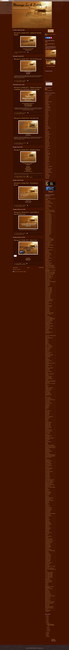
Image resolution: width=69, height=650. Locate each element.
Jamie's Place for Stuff (48, 365)
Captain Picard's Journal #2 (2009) (50, 273)
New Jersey (46, 143)
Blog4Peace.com (50, 191)
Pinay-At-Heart (47, 475)
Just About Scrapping (48, 377)
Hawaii (46, 118)
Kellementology (47, 382)
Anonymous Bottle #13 (48, 218)
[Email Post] (27, 80)
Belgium (46, 100)
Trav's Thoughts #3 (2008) (48, 574)
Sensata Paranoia (47, 512)
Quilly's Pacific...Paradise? (49, 481)
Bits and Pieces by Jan (48, 258)
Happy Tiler (46, 340)
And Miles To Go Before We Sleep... (50, 211)
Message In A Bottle (27, 4)
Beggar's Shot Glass (48, 253)
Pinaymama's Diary (48, 476)
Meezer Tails (47, 415)
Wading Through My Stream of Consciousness (49, 587)
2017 (47, 618)
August (48, 623)
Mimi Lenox (26, 163)
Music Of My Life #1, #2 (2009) (49, 445)
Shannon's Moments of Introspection (50, 513)
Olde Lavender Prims (48, 464)
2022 (47, 615)
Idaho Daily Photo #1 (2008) (49, 354)
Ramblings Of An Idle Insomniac (49, 484)
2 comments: (24, 176)
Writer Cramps (47, 605)
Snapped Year (47, 520)
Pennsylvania (47, 153)
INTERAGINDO (47, 359)
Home (28, 267)
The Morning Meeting (48, 555)
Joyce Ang (46, 372)
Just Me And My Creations (49, 378)
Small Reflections (47, 519)
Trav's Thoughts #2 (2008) (48, 573)
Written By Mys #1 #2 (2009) (49, 606)
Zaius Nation (47, 611)
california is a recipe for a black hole (50, 267)
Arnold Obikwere (47, 243)
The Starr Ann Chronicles (48, 562)
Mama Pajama (47, 404)
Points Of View (47, 477)
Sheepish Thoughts (48, 514)
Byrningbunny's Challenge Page (49, 265)
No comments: (24, 80)
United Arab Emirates (48, 168)
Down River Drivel (47, 309)
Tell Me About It (47, 531)
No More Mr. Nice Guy (48, 457)
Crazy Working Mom (48, 293)
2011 (47, 632)
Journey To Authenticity (48, 371)
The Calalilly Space (48, 543)
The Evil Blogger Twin (48, 545)
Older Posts (41, 267)
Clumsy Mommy (47, 285)
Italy (45, 130)
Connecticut (47, 106)
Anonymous (17, 206)
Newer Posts (15, 267)
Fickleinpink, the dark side (48, 323)
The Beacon (47, 537)
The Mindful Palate (47, 554)
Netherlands (47, 142)
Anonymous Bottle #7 (48, 230)
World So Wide (47, 604)
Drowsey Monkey (47, 311)
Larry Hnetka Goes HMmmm (49, 387)
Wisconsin (23, 113)
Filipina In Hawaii (47, 327)
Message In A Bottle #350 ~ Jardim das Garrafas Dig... (51, 625)
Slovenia (46, 160)
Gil (45, 334)
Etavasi (46, 315)
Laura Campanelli (47, 392)
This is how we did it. (37, 76)
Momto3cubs (47, 434)
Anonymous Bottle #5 (48, 228)
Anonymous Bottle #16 (48, 223)
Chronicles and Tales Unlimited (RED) (50, 281)
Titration (46, 571)
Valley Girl (46, 584)
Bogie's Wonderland (48, 264)
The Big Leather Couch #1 (48, 539)
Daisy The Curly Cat (48, 298)
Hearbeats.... (47, 342)
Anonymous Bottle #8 (48, 231)
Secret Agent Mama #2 (48, 508)
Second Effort (47, 506)
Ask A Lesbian (47, 246)
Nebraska (46, 141)
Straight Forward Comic (48, 524)
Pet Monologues (47, 472)
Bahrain (46, 99)
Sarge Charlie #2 (47, 502)
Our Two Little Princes (48, 469)
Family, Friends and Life (28, 104)
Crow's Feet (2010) (47, 294)
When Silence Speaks (48, 594)
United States (27, 177)
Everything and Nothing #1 (48, 317)
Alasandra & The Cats (48, 206)
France (46, 113)
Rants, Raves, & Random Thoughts (50, 487)
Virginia (46, 173)
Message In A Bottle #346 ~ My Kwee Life (26, 118)
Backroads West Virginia (48, 249)
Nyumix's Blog (47, 459)
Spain (46, 162)
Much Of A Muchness (48, 441)
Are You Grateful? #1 (48, 241)
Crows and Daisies (47, 297)
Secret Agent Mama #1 (48, 507)
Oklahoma (46, 150)
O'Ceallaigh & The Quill (48, 460)
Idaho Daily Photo (47, 353)
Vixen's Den (47, 585)
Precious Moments (47, 478)
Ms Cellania (46, 440)
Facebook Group (28, 169)
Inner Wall (46, 358)
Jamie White (28, 229)
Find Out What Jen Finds (48, 328)
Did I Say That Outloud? (48, 305)
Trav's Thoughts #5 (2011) (48, 577)
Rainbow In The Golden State (49, 482)
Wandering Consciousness (49, 588)
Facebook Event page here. (18, 77)
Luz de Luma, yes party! (48, 403)
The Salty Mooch (47, 561)
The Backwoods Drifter (48, 536)
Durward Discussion (22, 229)
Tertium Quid (47, 533)
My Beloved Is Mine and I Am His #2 (50, 447)
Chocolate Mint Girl (48, 280)
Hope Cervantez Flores (48, 352)
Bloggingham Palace (19, 177)
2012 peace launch (18, 81)
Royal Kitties (47, 496)
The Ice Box (47, 551)
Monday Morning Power (48, 435)
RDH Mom (46, 488)
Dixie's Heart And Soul (48, 306)
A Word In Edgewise (48, 205)
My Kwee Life (28, 134)
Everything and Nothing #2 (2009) (49, 318)
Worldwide (31, 177)
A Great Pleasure (47, 197)
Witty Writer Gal (47, 599)
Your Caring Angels (47, 610)
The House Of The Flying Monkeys (50, 550)
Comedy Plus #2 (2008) (48, 288)
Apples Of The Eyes (48, 237)
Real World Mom (47, 489)
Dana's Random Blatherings (49, 299)
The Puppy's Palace (48, 556)
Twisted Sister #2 (47, 579)
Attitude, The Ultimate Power (49, 247)
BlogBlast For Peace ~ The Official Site (28, 162)
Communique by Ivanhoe (48, 291)
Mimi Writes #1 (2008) (48, 427)
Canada (46, 105)
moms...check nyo (47, 433)
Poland (46, 155)
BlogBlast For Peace (48, 260)
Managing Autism (47, 405)
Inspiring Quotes (18, 234)
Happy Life (46, 339)
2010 (47, 633)
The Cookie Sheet (47, 544)
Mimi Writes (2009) (47, 423)
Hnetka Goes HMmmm (48, 347)
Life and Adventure (47, 397)
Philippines (46, 154)
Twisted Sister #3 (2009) (48, 580)
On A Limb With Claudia (48, 465)
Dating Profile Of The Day (48, 300)
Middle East (47, 136)
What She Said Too (48, 593)
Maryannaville (47, 411)
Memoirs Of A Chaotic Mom (49, 416)
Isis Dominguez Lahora (48, 360)
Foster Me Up (47, 330)
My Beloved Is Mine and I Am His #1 (50, 446)
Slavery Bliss (47, 518)
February (48, 629)
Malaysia (46, 131)
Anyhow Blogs (47, 235)
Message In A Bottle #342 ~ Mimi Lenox (25, 240)
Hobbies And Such (47, 348)
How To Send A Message (51, 66)
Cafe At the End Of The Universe (49, 266)
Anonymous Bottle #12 (48, 217)
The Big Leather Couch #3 (48, 542)
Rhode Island (47, 156)
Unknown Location (22, 206)
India (46, 124)
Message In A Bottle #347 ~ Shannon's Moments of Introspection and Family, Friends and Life (28, 88)
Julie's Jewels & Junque (48, 376)
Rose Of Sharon (47, 494)
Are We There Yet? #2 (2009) (49, 240)
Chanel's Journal (47, 279)
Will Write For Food (48, 598)
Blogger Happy (47, 261)
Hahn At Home (47, 336)
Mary (46, 409)
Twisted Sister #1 (47, 578)
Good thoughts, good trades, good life (50, 335)
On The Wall (47, 466)
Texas (46, 165)
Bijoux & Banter (47, 255)
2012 (47, 622)
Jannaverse (46, 366)
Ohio (46, 149)
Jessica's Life (47, 370)
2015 (47, 619)
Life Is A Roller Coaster (48, 398)
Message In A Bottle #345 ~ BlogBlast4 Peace (27, 150)
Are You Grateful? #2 (48, 242)
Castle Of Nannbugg (48, 275)
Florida (46, 112)
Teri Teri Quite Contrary (48, 532)
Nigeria (46, 147)
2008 (47, 636)
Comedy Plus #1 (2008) (48, 287)
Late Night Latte (47, 391)
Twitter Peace (28, 170)
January (48, 630)
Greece (46, 117)
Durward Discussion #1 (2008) (49, 312)
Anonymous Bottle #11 (48, 216)
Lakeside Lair (47, 385)
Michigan (46, 135)
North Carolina (47, 148)
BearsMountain (47, 252)
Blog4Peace (47, 259)
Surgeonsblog (47, 526)
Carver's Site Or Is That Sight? (49, 274)
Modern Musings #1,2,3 (48, 429)
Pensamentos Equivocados (49, 471)
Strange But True (47, 525)
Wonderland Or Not (47, 600)
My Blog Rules (47, 448)
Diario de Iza (47, 304)
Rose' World (47, 495)
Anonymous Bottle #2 (48, 224)
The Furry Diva (47, 548)
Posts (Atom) (18, 269)
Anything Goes (47, 236)
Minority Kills (47, 428)
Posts (47, 83)
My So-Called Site (47, 453)
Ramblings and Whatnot (48, 483)
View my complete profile (48, 90)
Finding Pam (47, 329)
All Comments (48, 84)
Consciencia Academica (48, 292)
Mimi (47, 89)
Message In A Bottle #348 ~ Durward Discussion (28, 59)
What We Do (28, 167)
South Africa (47, 161)
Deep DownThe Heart (48, 303)
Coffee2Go (46, 286)
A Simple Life (47, 204)
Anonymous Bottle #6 (48, 229)
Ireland (46, 129)
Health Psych (47, 341)
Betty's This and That (48, 254)
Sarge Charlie (47, 501)
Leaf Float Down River (48, 393)
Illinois (46, 123)
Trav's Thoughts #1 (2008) (48, 572)
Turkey (46, 167)
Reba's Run (46, 490)
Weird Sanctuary (47, 592)
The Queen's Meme (48, 557)
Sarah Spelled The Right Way (49, 500)
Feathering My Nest (48, 322)
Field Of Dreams (47, 324)
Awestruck (46, 248)
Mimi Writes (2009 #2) (48, 422)
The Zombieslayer (47, 563)
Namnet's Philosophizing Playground (50, 454)
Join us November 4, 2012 (28, 171)
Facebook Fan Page (28, 168)
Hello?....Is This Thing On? (49, 346)
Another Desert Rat (48, 234)
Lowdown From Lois (48, 402)
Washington (23, 81)
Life (45, 396)
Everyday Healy (47, 316)
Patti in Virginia (47, 470)
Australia (46, 98)
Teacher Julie (47, 530)
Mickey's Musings (47, 417)
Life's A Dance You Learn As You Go (50, 399)
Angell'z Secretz (47, 212)
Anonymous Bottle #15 (48, 222)
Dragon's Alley (47, 310)
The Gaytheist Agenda (48, 549)
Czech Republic (47, 107)
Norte (46, 458)
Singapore (46, 159)
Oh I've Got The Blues (48, 463)
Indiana (46, 125)
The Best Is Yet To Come (48, 538)
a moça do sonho (47, 200)
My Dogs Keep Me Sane (48, 451)
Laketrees (46, 386)
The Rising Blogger (47, 560)
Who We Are (28, 166)
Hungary (46, 119)
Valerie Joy (46, 583)
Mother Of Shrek (47, 439)
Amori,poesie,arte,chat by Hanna (49, 210)
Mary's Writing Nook (48, 410)
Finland (46, 111)
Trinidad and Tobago (48, 166)
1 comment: (24, 233)
